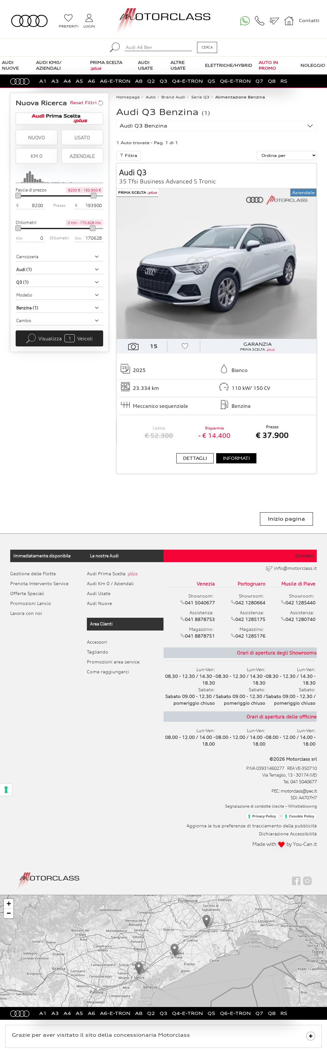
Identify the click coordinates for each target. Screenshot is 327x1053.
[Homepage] (48, 880)
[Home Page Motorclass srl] (29, 21)
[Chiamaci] (259, 21)
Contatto (304, 555)
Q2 (151, 81)
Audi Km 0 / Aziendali (110, 583)
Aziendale (82, 156)
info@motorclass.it (295, 568)
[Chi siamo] (289, 21)
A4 (67, 81)
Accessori (97, 642)
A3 (55, 81)
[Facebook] (296, 881)
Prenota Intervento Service (39, 583)
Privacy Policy (264, 816)
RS (283, 81)
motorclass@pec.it (299, 791)
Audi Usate (98, 593)
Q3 (163, 81)
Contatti (309, 20)
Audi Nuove (99, 603)
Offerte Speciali (27, 593)
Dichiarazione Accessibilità (288, 833)
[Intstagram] (307, 881)
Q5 (211, 81)
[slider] (18, 195)
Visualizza (65, 338)
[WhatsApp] (245, 21)
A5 (79, 81)
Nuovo (36, 137)
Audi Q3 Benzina (143, 126)
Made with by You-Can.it (284, 844)
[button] (139, 968)
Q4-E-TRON (187, 81)
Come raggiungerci (108, 671)
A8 (138, 81)
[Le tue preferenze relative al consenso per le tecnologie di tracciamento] (6, 790)
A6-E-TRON (115, 81)
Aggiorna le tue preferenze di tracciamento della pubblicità (251, 825)
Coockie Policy (301, 816)
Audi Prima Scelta (112, 573)
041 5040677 (303, 781)
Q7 (259, 81)
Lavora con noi (26, 613)
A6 (91, 81)
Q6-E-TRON (235, 81)
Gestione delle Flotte (33, 573)
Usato (82, 137)
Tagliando (97, 651)
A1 (43, 81)
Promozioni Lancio (30, 603)
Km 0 (36, 156)
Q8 (272, 81)
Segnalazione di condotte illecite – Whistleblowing (271, 806)
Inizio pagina (286, 519)
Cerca (207, 47)
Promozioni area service (113, 661)
